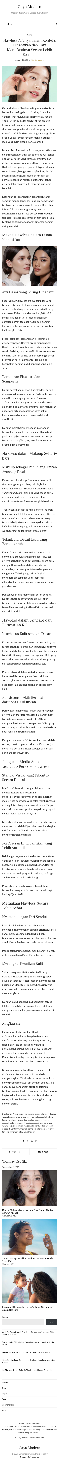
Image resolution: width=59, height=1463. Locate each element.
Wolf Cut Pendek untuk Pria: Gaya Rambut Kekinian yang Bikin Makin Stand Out (28, 1333)
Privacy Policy (17, 1132)
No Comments (38, 60)
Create (5, 1382)
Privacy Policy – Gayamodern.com (29, 1437)
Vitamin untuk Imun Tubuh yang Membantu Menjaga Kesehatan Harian (28, 1361)
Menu (9, 24)
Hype (4, 1393)
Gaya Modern (29, 6)
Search (5, 1317)
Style (4, 1399)
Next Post (43, 1152)
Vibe (4, 1410)
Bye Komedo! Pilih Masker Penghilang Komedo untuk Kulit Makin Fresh (29, 1343)
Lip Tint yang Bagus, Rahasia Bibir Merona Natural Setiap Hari (27, 1370)
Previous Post (15, 1152)
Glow (29, 34)
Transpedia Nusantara (29, 1457)
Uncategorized (8, 1405)
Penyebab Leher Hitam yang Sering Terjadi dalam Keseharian (27, 1352)
